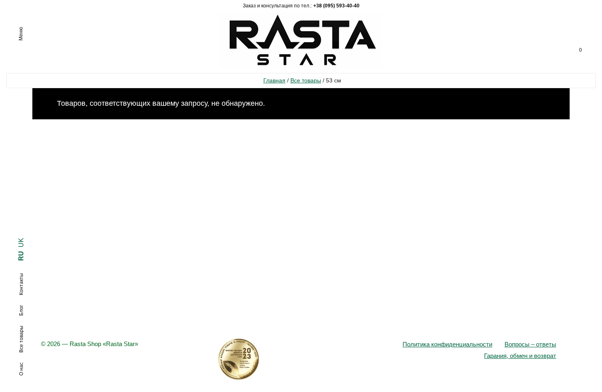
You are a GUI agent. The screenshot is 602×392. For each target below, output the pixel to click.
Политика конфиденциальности (447, 344)
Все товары (305, 80)
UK (21, 242)
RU (21, 256)
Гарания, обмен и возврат (520, 355)
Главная (274, 80)
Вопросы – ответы (530, 344)
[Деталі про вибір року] (300, 359)
